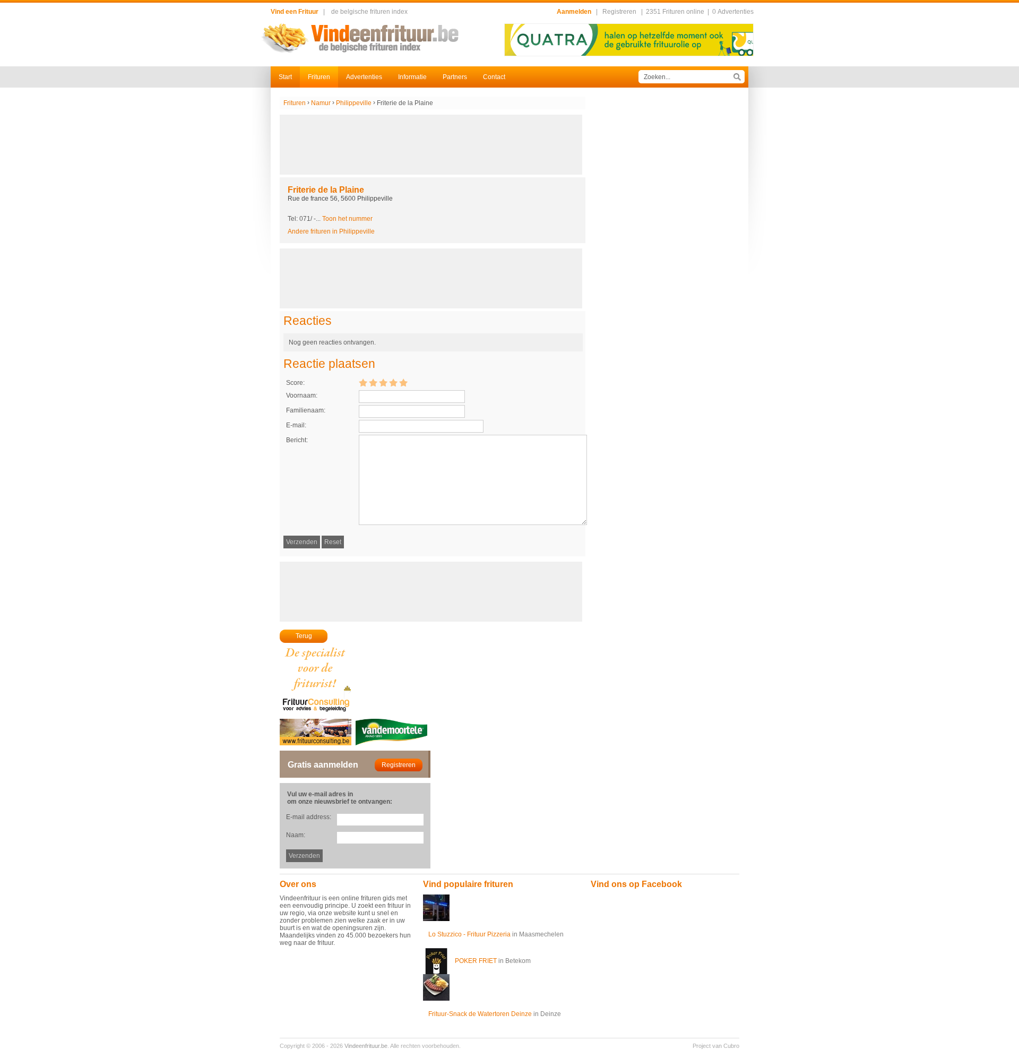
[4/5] (393, 382)
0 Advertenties (733, 11)
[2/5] (373, 382)
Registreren (619, 11)
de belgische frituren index (369, 11)
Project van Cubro (716, 1046)
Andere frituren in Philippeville (331, 231)
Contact (494, 77)
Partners (455, 77)
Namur (321, 103)
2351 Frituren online (675, 11)
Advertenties (364, 77)
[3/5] (383, 382)
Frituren (319, 77)
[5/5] (403, 382)
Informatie (412, 77)
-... (343, 218)
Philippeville (354, 103)
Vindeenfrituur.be (365, 1046)
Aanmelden (574, 11)
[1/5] (363, 382)
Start (285, 77)
